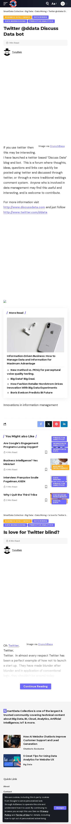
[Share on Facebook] (40, 424)
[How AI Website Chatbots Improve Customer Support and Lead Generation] (12, 741)
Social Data (57, 502)
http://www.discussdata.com (24, 207)
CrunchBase (57, 146)
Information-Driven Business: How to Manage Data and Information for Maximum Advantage (31, 359)
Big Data (27, 764)
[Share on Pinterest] (56, 424)
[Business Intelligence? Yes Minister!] (59, 464)
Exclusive (39, 748)
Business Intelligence (17, 17)
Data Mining (40, 17)
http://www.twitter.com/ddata (25, 212)
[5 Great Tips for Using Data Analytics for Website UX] (12, 760)
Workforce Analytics (59, 444)
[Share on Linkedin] (64, 424)
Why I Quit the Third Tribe (20, 494)
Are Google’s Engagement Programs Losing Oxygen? (20, 445)
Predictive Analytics (41, 21)
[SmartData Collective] (13, 3)
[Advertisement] (35, 99)
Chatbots (28, 748)
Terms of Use (23, 815)
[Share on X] (48, 424)
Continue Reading (35, 686)
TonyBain (17, 52)
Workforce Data (59, 450)
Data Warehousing (15, 21)
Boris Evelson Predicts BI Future (31, 392)
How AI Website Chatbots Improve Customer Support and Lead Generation (44, 740)
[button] (60, 808)
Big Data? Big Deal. (23, 378)
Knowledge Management (60, 496)
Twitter (13, 645)
